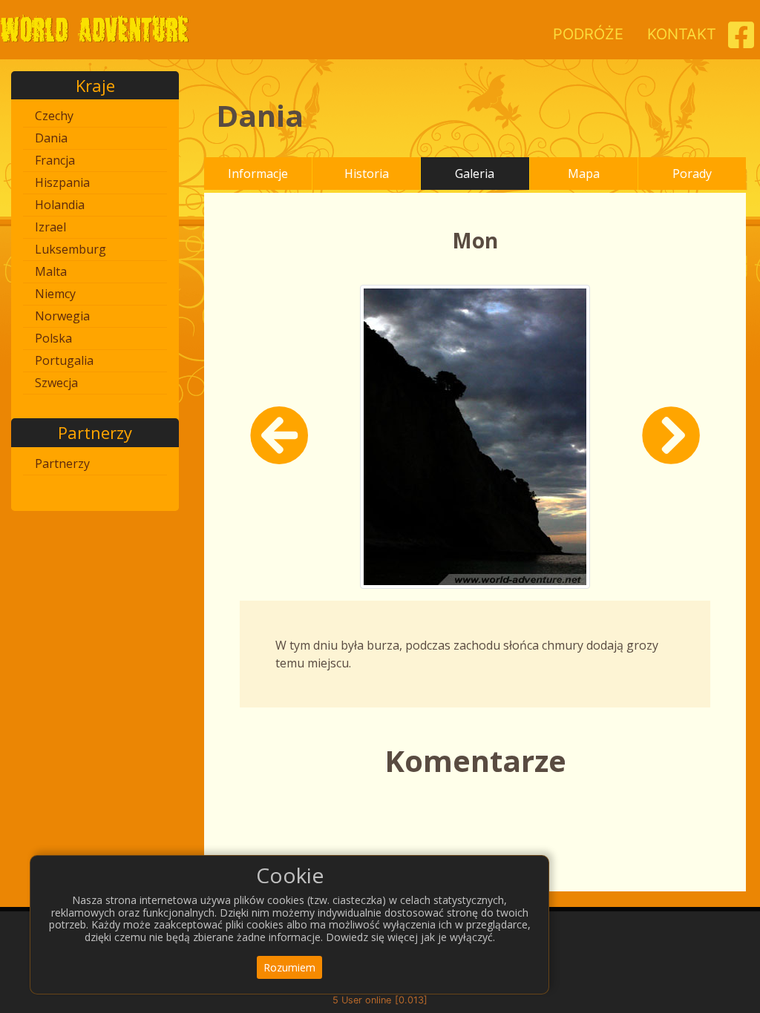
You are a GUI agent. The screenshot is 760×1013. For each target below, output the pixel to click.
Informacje (258, 173)
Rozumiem (289, 967)
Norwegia (62, 316)
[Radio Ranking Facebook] (741, 41)
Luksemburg (70, 249)
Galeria (474, 173)
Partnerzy (62, 463)
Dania (51, 138)
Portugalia (64, 360)
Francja (55, 160)
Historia (366, 173)
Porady (692, 173)
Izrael (50, 227)
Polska (53, 338)
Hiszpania (62, 182)
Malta (51, 271)
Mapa (584, 173)
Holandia (60, 205)
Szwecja (56, 382)
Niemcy (55, 294)
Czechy (54, 116)
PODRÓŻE (588, 34)
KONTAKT (681, 34)
